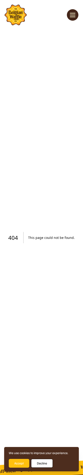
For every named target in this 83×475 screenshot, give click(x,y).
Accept (19, 463)
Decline (42, 463)
